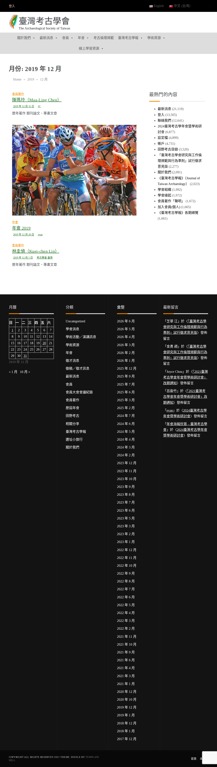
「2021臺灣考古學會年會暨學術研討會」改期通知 (185, 377)
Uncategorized (75, 321)
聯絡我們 (164, 120)
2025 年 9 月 (126, 376)
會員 (65, 38)
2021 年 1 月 (126, 684)
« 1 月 (13, 372)
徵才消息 (72, 360)
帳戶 (161, 143)
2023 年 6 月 (126, 510)
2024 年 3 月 (126, 447)
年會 (81, 38)
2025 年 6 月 (126, 392)
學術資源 (154, 38)
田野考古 (72, 416)
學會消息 (72, 329)
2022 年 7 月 (126, 589)
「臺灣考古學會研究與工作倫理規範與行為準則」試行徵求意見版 (180, 160)
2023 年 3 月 (126, 526)
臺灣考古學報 (128, 38)
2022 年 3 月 (126, 620)
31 (25, 356)
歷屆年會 (72, 408)
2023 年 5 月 (126, 518)
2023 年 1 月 (126, 542)
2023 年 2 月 (126, 534)
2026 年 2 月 (126, 353)
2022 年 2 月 (126, 628)
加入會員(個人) (169, 207)
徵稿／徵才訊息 (77, 368)
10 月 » (25, 372)
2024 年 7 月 (126, 416)
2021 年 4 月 (126, 668)
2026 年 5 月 (126, 329)
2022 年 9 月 (126, 573)
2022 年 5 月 (126, 605)
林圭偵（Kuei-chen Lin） (35, 251)
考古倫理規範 (103, 38)
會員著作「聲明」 (171, 201)
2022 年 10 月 (126, 565)
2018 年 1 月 (126, 731)
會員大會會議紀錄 (79, 392)
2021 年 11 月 (126, 636)
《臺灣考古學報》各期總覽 (178, 212)
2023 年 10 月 (126, 479)
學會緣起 (164, 195)
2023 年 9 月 (126, 487)
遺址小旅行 (74, 439)
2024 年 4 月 (126, 439)
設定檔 (163, 137)
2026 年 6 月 (126, 321)
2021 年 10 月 (126, 644)
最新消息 (46, 38)
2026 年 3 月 (126, 345)
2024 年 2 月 (126, 455)
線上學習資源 (89, 48)
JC (39, 106)
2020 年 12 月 (126, 691)
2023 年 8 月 (126, 494)
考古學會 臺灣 (45, 257)
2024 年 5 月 (126, 431)
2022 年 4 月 (126, 613)
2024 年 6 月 (126, 424)
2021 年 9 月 (126, 652)
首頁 (193, 758)
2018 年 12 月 (126, 723)
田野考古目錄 (168, 149)
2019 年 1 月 (126, 715)
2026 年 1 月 (126, 360)
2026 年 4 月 (126, 337)
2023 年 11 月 (126, 471)
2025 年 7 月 (126, 384)
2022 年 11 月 (126, 558)
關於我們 (24, 38)
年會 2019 (21, 228)
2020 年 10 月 (126, 699)
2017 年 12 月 (126, 739)
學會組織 (164, 189)
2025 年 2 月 (126, 408)
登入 (12, 6)
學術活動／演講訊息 (81, 337)
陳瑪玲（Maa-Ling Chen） (36, 99)
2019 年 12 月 (126, 707)
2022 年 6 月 (126, 597)
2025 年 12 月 (126, 368)
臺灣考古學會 (44, 21)
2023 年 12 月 (126, 463)
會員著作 (18, 94)
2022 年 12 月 (126, 550)
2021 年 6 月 (126, 660)
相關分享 (72, 424)
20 (44, 343)
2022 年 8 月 (126, 581)
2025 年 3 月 (126, 400)
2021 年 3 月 (126, 676)
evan (40, 234)
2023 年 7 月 (126, 502)
